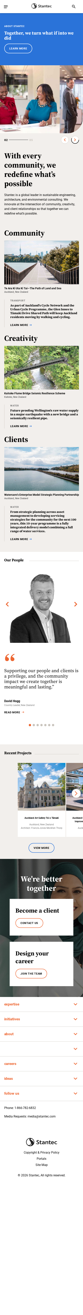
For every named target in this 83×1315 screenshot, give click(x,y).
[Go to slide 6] (49, 725)
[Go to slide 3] (37, 725)
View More (41, 847)
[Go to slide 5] (45, 725)
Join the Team (31, 973)
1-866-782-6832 (25, 1108)
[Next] (76, 604)
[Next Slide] (75, 140)
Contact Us (29, 923)
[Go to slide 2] (34, 725)
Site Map (42, 1165)
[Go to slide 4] (41, 725)
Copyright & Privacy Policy (41, 1152)
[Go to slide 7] (53, 725)
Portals (41, 1159)
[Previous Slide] (65, 140)
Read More (12, 712)
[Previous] (7, 604)
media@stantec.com (42, 1116)
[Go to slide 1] (30, 725)
